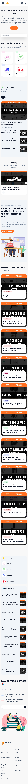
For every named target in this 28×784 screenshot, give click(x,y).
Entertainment (7, 291)
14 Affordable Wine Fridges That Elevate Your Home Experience (9, 662)
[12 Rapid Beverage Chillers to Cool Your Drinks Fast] (23, 637)
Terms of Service (19, 768)
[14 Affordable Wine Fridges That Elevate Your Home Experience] (23, 662)
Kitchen (16, 97)
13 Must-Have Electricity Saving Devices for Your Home (8, 653)
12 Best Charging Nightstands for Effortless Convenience (9, 139)
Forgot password (5, 776)
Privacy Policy (18, 770)
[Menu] (3, 3)
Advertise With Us (5, 757)
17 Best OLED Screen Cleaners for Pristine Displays (10, 645)
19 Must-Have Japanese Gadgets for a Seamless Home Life (9, 628)
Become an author (7, 231)
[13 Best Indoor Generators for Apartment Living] (23, 612)
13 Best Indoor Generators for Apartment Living (9, 611)
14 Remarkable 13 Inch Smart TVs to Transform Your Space (10, 595)
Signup (3, 773)
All (3, 97)
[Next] (26, 183)
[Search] (25, 2)
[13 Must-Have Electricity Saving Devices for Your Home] (23, 654)
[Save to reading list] (3, 192)
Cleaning (23, 97)
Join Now (14, 28)
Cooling (9, 97)
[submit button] (25, 707)
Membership (4, 752)
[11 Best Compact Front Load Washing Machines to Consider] (23, 671)
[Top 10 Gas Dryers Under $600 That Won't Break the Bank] (23, 603)
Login (2, 770)
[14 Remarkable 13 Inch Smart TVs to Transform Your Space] (23, 595)
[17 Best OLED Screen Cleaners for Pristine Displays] (23, 645)
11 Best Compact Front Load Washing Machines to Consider (9, 670)
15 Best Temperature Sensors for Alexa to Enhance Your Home (9, 147)
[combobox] (14, 35)
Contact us (4, 768)
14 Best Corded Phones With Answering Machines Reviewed (9, 131)
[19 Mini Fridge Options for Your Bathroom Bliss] (23, 620)
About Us (3, 755)
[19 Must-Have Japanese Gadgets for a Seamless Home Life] (23, 629)
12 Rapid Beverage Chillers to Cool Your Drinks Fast (10, 637)
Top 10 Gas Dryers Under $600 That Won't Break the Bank (9, 603)
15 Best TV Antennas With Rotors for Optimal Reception (12, 123)
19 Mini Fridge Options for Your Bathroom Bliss (9, 620)
